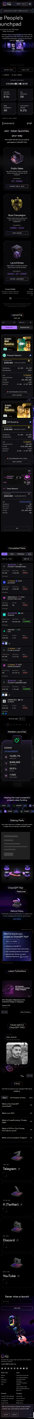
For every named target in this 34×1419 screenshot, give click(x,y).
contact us (17, 1091)
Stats (2, 1377)
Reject (15, 1414)
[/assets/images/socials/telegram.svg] (11, 1368)
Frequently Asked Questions (20, 1380)
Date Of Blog (5, 1007)
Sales (12, 554)
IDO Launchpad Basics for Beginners (22, 1389)
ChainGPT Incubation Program (21, 1383)
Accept (6, 1414)
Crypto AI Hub (4, 1402)
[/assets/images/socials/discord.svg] (21, 1368)
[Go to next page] (29, 724)
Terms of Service (20, 1398)
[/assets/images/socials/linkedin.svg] (18, 1368)
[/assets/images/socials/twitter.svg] (2, 1368)
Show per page (13, 718)
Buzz (29, 554)
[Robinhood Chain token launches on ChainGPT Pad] (25, 84)
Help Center (19, 1396)
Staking (3, 1375)
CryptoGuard (4, 1400)
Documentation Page (21, 1386)
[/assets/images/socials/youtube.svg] (24, 1368)
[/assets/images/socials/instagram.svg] (27, 1368)
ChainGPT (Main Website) (7, 1396)
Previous (2, 1012)
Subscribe (17, 1308)
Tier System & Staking (22, 1377)
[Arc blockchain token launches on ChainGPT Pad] (27, 84)
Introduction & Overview (22, 1375)
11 (26, 725)
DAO (2, 1384)
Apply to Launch (11, 941)
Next (6, 1012)
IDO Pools (3, 1382)
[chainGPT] (4, 1356)
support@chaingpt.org (8, 1364)
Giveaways (20, 554)
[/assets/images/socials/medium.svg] (8, 1368)
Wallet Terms (19, 1402)
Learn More (17, 919)
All (4, 554)
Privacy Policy (19, 1400)
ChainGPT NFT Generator (7, 1398)
